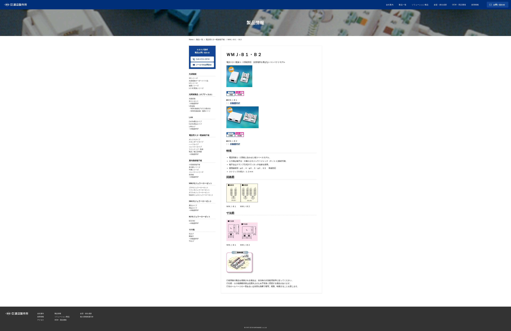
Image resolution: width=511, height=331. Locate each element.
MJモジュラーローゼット (199, 217)
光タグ (191, 234)
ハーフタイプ (194, 144)
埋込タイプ (193, 208)
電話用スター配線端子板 (215, 39)
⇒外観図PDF (194, 104)
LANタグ (192, 126)
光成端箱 (192, 74)
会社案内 (389, 5)
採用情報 (475, 5)
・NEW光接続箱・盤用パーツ (199, 111)
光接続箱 (192, 99)
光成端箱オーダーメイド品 (198, 81)
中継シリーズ (194, 170)
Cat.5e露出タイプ (195, 121)
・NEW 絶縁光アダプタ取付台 (200, 108)
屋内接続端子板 (195, 160)
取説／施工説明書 (195, 152)
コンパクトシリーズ (196, 172)
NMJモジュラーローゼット (200, 201)
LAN (191, 117)
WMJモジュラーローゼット (200, 183)
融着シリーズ (194, 86)
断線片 (191, 236)
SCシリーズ (193, 78)
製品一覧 (402, 5)
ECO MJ (192, 221)
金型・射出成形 (440, 5)
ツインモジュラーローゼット (199, 190)
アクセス (40, 320)
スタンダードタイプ (196, 142)
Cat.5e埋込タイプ (195, 124)
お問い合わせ (499, 5)
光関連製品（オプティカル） (201, 94)
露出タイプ (193, 205)
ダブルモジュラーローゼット (199, 192)
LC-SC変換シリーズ (196, 88)
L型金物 (192, 106)
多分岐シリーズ (194, 167)
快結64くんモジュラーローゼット (201, 195)
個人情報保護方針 (86, 317)
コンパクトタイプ (195, 147)
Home (191, 39)
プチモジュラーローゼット (198, 187)
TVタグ (191, 241)
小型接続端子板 (194, 165)
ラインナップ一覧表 (196, 149)
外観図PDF (235, 103)
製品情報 (58, 313)
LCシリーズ (193, 83)
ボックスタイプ (194, 139)
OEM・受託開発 (459, 5)
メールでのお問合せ (204, 65)
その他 (192, 229)
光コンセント (194, 101)
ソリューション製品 (420, 5)
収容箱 (191, 175)
